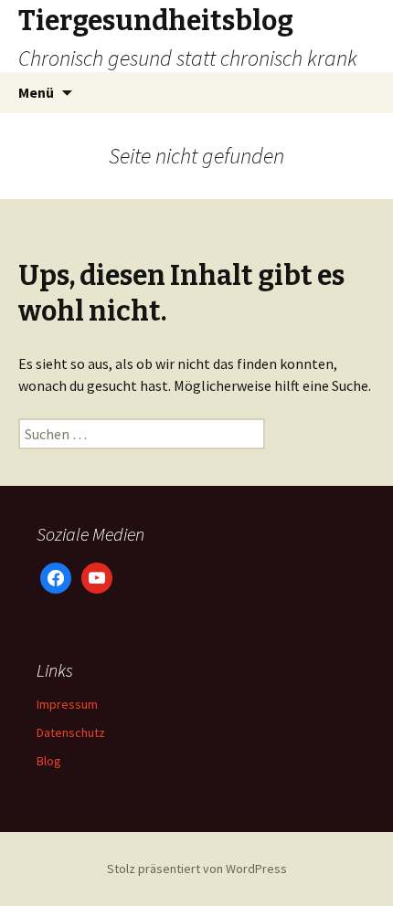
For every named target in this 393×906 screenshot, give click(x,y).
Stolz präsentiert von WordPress (197, 868)
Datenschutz (71, 732)
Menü (36, 92)
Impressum (67, 704)
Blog (49, 761)
